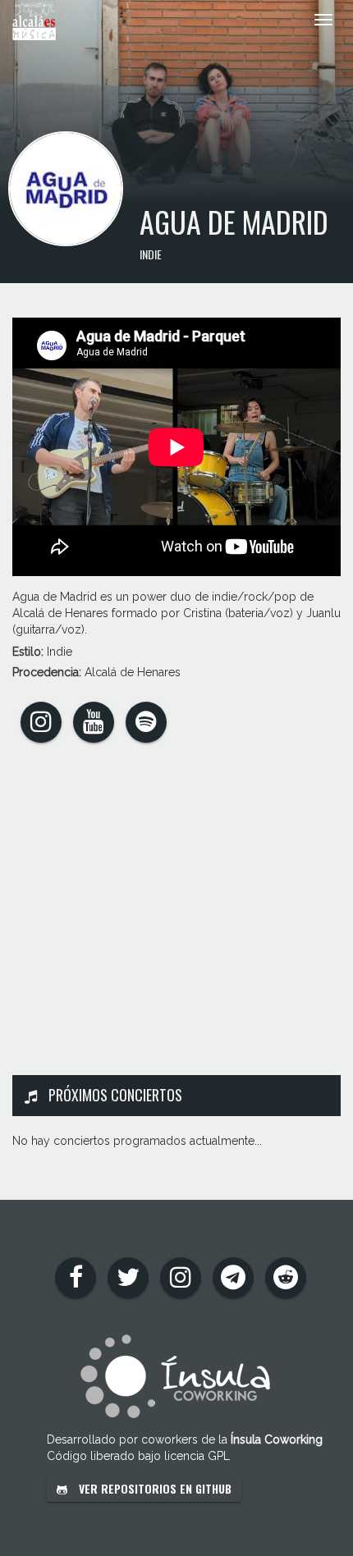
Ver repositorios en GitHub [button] (154, 1488)
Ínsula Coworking (277, 1439)
